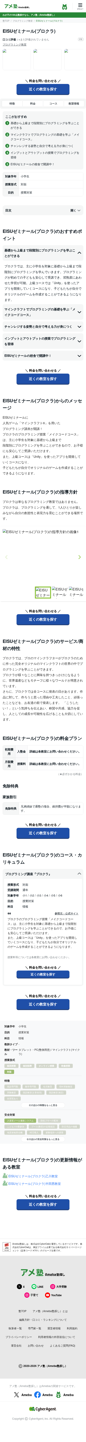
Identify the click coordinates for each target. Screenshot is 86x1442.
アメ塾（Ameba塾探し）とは (50, 1311)
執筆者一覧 (15, 1328)
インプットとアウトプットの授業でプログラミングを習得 (39, 341)
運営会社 (16, 1345)
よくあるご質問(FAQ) (62, 1345)
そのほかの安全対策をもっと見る (43, 1139)
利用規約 (72, 1328)
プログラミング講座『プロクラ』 (28, 874)
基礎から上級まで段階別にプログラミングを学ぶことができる (39, 253)
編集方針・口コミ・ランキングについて (43, 1319)
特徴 (12, 103)
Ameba (26, 1395)
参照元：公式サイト (67, 913)
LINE (40, 1287)
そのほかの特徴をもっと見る (43, 1105)
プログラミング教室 (23, 20)
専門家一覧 (34, 1328)
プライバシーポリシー (19, 1337)
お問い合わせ (36, 1345)
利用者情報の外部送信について (56, 1337)
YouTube (56, 1295)
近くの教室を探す (43, 88)
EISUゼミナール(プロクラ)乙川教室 (33, 1176)
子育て (34, 1295)
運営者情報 (54, 1328)
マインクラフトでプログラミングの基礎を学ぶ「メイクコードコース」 (39, 312)
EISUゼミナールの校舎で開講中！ (28, 355)
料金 (33, 103)
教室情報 (74, 103)
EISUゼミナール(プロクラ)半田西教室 (34, 1183)
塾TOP (6, 20)
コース (53, 103)
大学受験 (61, 1286)
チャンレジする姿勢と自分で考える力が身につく (38, 326)
